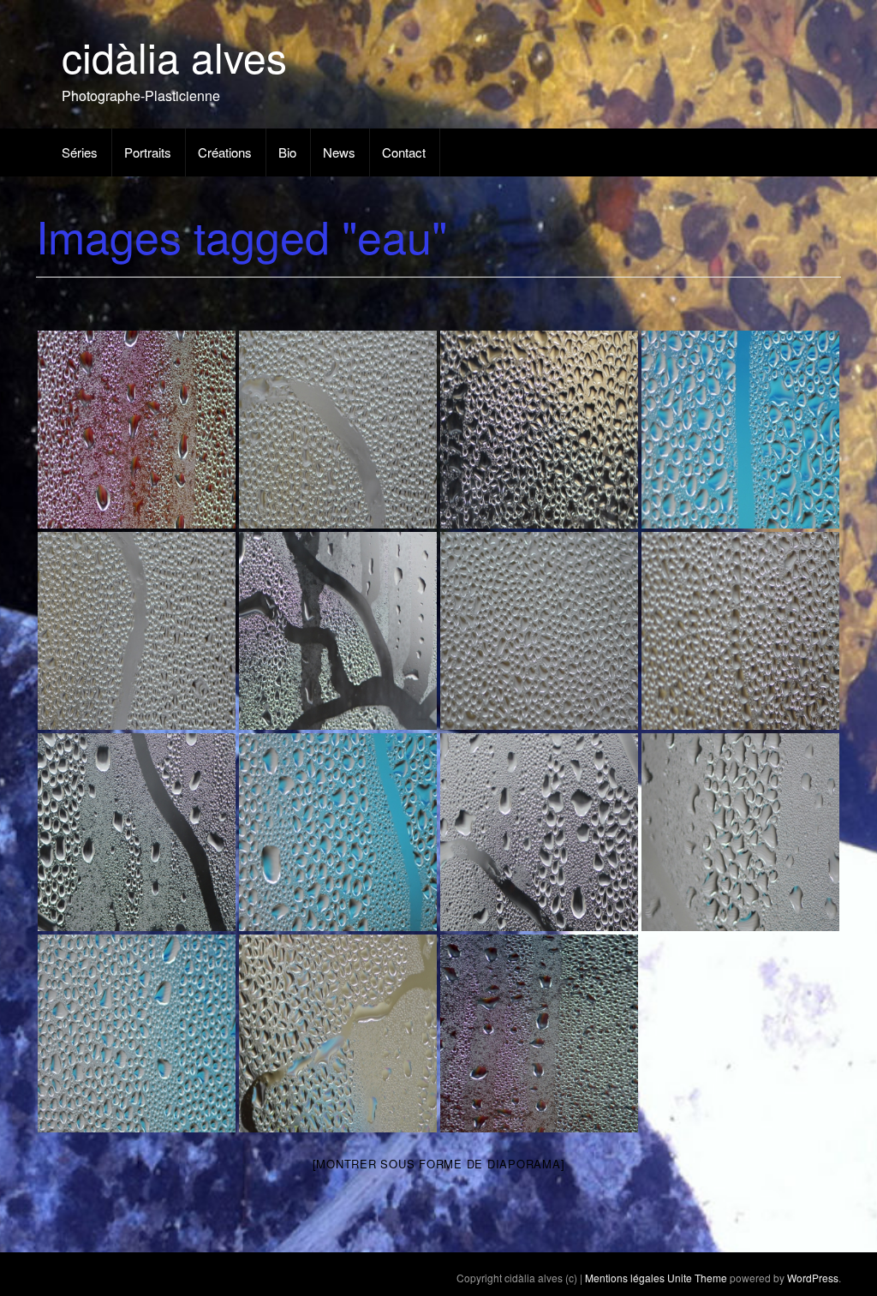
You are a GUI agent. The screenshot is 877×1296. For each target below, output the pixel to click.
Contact (404, 152)
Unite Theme (697, 1277)
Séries (80, 152)
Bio (287, 152)
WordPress (812, 1277)
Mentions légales (625, 1277)
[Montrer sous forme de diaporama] (439, 1164)
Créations (225, 152)
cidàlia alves (174, 56)
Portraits (147, 152)
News (339, 152)
